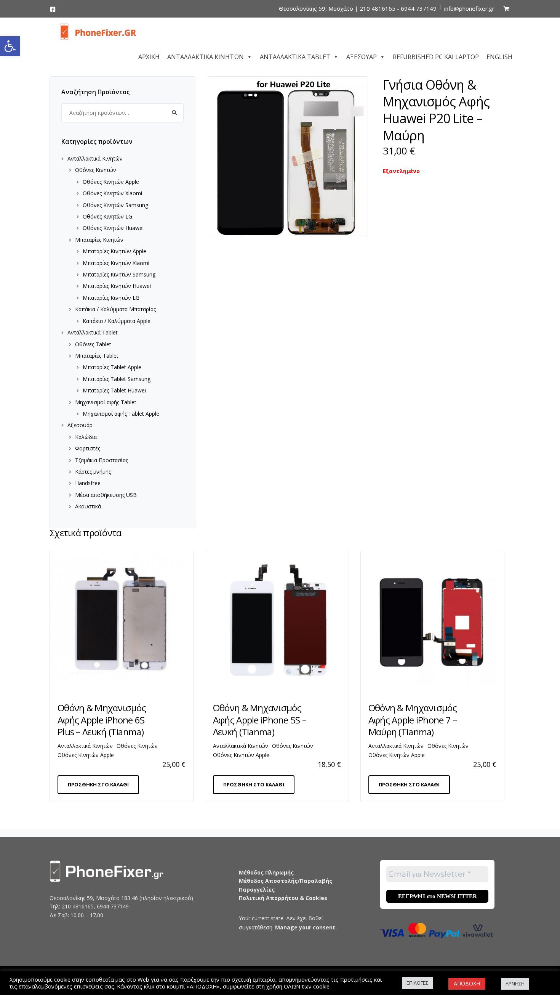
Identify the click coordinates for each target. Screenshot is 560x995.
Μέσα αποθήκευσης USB (106, 494)
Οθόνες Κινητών (95, 170)
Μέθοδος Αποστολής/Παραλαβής (285, 880)
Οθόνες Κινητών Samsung (115, 205)
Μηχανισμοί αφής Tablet (105, 402)
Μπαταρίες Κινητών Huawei (117, 285)
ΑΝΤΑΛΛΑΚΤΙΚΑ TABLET (295, 56)
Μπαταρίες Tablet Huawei (114, 390)
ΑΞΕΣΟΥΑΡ (361, 56)
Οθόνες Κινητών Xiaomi (112, 193)
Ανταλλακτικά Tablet (92, 332)
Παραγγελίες (257, 889)
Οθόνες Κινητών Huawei (113, 227)
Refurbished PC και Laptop (436, 56)
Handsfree (88, 483)
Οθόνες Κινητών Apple (111, 181)
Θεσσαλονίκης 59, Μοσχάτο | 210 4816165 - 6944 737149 (358, 8)
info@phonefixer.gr (469, 8)
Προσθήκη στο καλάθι (98, 784)
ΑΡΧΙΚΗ (149, 56)
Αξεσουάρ (80, 425)
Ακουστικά (88, 506)
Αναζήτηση (174, 112)
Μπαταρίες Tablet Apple (112, 367)
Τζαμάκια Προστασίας (101, 460)
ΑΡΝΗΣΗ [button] (515, 983)
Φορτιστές (87, 448)
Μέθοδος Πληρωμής (266, 872)
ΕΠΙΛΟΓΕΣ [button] (417, 982)
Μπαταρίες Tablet (96, 355)
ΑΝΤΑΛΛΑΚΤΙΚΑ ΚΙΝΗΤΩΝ (205, 56)
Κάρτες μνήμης (93, 471)
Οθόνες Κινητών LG (107, 216)
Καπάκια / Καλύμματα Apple (116, 321)
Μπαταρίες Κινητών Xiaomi (116, 263)
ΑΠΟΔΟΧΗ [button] (467, 983)
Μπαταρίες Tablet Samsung (116, 379)
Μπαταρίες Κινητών (99, 239)
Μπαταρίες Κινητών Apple (114, 251)
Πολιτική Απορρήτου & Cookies (283, 898)
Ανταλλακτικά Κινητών (95, 158)
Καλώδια (86, 436)
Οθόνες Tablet (93, 344)
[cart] (506, 8)
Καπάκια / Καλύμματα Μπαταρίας (115, 309)
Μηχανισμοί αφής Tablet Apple (121, 413)
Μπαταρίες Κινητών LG (111, 297)
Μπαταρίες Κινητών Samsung (119, 274)
